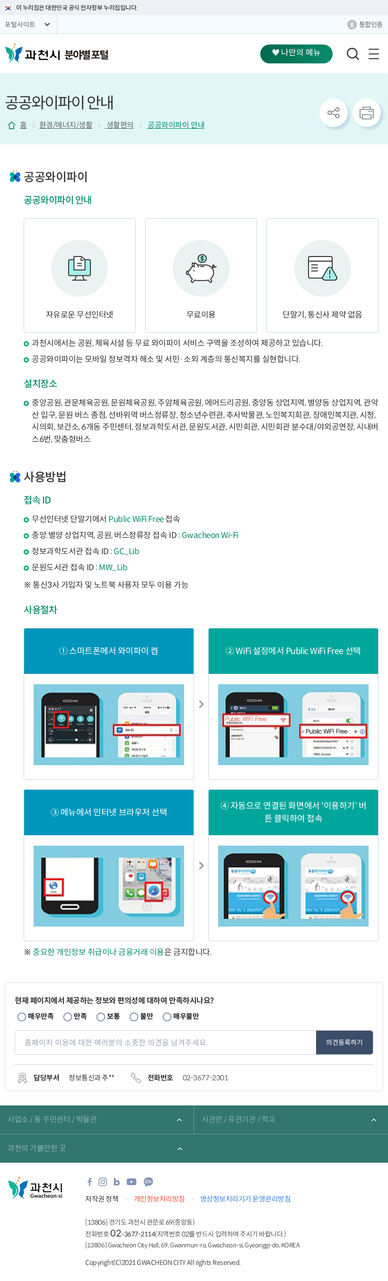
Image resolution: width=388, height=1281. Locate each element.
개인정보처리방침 (159, 1198)
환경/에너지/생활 (66, 125)
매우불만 (186, 1016)
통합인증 (371, 24)
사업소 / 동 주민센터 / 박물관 (52, 1119)
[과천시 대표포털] (32, 53)
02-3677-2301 (205, 1077)
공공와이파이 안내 (175, 125)
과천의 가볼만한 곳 (37, 1148)
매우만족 (40, 1016)
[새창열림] (90, 1185)
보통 (113, 1016)
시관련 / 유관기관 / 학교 (238, 1119)
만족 (80, 1016)
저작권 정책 (101, 1198)
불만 (146, 1016)
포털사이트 (20, 24)
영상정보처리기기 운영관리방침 (245, 1198)
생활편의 (119, 125)
